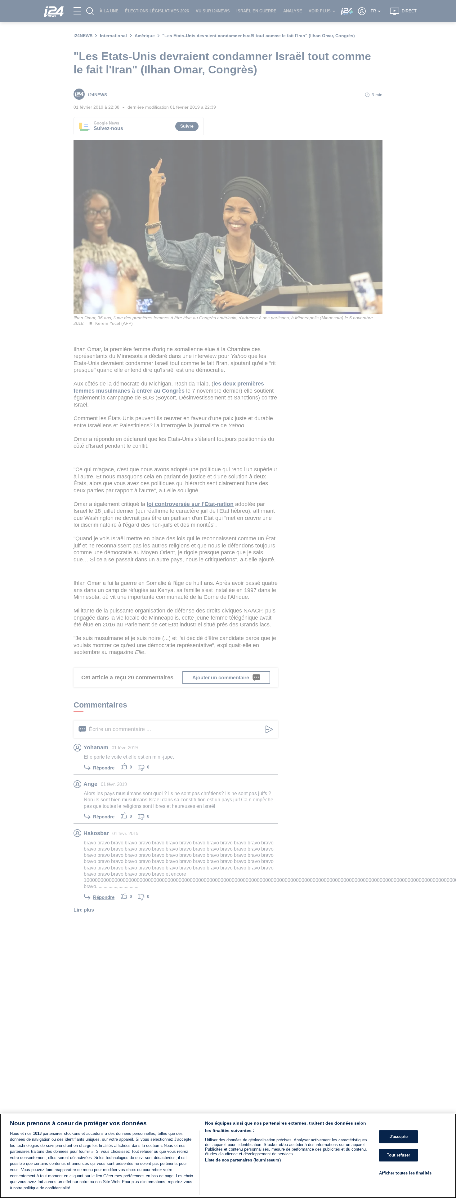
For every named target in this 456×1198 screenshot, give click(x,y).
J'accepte (399, 1137)
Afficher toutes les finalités (405, 1173)
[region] (228, 1155)
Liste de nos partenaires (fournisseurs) (243, 1160)
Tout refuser (398, 1155)
